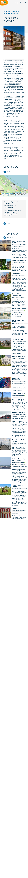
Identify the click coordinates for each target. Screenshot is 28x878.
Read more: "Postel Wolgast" (14, 282)
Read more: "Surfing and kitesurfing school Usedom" (14, 470)
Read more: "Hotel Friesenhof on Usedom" (14, 495)
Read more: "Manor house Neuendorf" (14, 265)
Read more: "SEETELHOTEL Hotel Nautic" (14, 328)
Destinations (15, 11)
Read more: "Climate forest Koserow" (14, 401)
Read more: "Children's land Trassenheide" (14, 384)
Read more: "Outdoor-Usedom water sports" (14, 249)
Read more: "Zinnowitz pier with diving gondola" (14, 447)
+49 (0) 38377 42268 (9, 212)
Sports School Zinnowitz (11, 13)
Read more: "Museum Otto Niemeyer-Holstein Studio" (14, 299)
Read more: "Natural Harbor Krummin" (14, 313)
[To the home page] (4, 3)
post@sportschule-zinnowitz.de (12, 210)
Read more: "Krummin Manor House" (14, 366)
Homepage (7, 11)
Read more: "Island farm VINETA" (14, 346)
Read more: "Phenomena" (14, 514)
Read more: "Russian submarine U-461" (14, 424)
